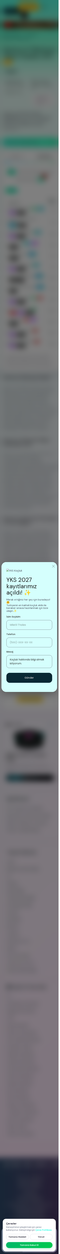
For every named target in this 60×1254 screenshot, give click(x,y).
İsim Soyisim (13, 616)
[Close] (53, 566)
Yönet (41, 1237)
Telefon (10, 634)
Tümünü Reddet (17, 1237)
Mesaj (9, 651)
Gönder (29, 678)
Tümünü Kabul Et (29, 1245)
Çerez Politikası (43, 1230)
